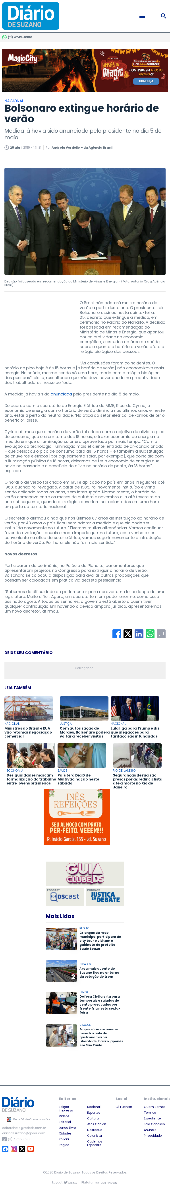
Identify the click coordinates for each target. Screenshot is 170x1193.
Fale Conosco (154, 1124)
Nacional (93, 1107)
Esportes (93, 1112)
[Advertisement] (37, 328)
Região (64, 1145)
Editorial (65, 1122)
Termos (150, 1112)
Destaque (94, 1130)
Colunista (94, 1135)
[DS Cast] (65, 897)
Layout (57, 1182)
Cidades (65, 1133)
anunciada (61, 394)
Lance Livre (67, 1127)
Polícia (64, 1139)
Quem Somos (154, 1107)
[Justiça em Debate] (105, 897)
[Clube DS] (85, 874)
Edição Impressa (66, 1109)
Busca (164, 16)
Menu (151, 16)
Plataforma (90, 1182)
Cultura (93, 1118)
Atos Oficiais (96, 1124)
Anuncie (150, 1130)
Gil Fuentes (124, 1107)
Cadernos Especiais (94, 1143)
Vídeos (64, 1116)
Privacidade (153, 1135)
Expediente (152, 1118)
